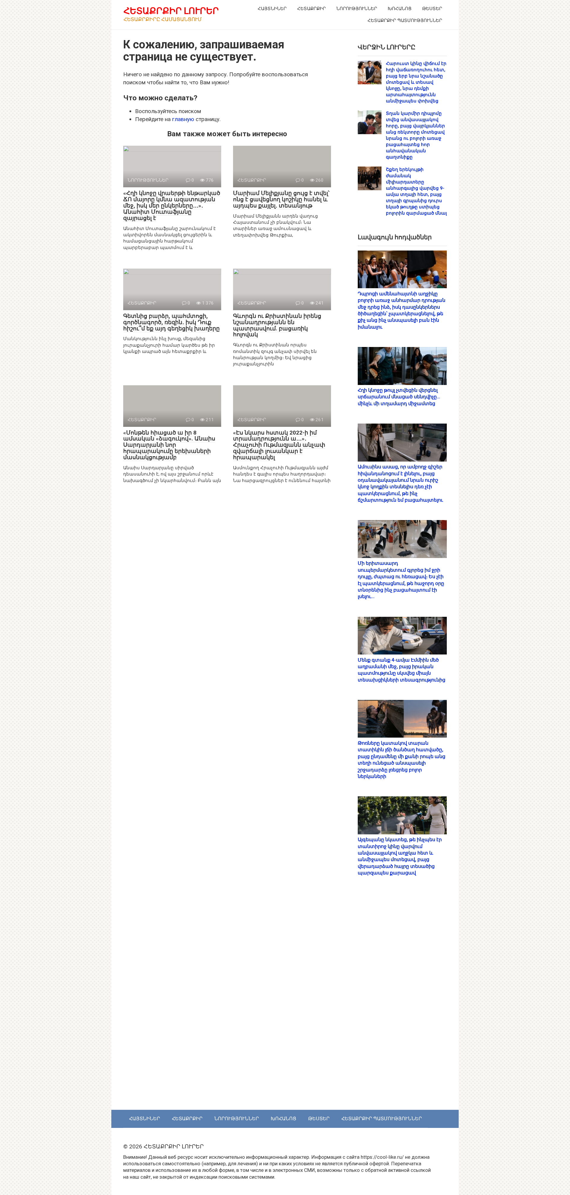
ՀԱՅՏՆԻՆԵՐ (272, 8)
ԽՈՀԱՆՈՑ (399, 8)
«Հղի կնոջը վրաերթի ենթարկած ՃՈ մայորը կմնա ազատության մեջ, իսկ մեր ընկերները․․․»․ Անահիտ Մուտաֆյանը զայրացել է (171, 205)
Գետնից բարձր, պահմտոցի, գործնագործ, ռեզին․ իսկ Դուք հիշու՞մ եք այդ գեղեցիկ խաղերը (171, 322)
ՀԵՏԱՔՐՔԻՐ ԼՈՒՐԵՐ (171, 11)
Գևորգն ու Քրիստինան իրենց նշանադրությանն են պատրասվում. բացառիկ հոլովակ (277, 325)
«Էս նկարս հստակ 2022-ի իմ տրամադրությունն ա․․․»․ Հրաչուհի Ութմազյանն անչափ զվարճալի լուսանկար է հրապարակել (279, 445)
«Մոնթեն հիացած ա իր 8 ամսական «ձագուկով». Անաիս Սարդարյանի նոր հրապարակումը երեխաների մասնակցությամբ (169, 445)
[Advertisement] (402, 999)
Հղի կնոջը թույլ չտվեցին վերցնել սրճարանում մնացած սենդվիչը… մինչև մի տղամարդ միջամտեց (399, 396)
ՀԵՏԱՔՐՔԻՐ (311, 8)
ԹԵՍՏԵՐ (432, 8)
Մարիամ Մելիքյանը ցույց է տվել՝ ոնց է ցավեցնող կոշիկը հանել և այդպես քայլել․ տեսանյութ (281, 199)
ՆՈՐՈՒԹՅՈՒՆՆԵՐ (356, 8)
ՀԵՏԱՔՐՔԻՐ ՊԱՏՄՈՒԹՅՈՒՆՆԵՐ (405, 20)
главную (183, 119)
